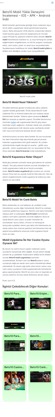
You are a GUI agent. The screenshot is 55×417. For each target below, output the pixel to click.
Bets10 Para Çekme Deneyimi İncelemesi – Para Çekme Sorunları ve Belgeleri (12, 336)
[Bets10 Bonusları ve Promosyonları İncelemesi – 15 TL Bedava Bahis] (40, 345)
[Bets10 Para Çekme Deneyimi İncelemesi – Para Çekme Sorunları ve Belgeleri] (14, 345)
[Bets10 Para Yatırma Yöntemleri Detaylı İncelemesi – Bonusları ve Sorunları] (14, 304)
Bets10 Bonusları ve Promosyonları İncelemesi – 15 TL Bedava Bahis (40, 336)
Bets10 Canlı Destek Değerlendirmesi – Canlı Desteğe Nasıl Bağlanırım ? (40, 367)
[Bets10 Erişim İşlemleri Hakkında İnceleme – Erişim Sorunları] (40, 303)
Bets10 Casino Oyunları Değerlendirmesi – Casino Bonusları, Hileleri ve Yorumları (14, 367)
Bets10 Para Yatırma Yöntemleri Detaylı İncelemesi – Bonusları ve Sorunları (12, 293)
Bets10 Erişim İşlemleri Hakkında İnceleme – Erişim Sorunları (39, 293)
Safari (13, 122)
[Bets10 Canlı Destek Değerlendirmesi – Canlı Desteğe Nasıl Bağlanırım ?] (40, 376)
